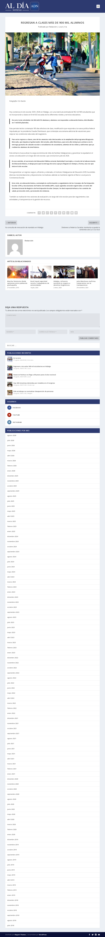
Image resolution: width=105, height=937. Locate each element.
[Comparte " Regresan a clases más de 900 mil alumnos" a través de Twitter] (43, 213)
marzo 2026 (11, 461)
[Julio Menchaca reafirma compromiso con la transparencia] (87, 272)
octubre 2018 (12, 910)
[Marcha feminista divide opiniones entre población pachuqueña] (17, 272)
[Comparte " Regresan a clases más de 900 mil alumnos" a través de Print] (76, 213)
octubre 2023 (12, 607)
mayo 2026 (11, 451)
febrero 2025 (11, 526)
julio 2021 (10, 743)
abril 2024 (10, 577)
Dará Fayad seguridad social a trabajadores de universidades (39, 283)
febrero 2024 (11, 587)
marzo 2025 (11, 521)
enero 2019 (11, 895)
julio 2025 (10, 501)
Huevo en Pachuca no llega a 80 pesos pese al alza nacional (34, 375)
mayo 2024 (11, 572)
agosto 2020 (11, 799)
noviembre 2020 (13, 784)
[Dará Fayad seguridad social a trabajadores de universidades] (40, 272)
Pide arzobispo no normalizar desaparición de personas (33, 391)
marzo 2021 (11, 764)
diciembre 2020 (12, 779)
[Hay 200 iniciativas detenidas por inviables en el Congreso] (9, 384)
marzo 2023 (11, 642)
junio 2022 (11, 688)
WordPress (43, 935)
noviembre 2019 (13, 845)
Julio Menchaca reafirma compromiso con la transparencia (86, 283)
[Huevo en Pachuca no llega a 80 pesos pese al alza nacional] (9, 376)
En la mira (17, 358)
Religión (30, 393)
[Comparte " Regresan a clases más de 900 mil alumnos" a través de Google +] (47, 213)
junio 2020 (11, 809)
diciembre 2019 (12, 839)
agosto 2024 (11, 557)
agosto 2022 (11, 678)
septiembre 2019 (13, 855)
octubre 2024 (12, 547)
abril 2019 (10, 880)
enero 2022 (11, 713)
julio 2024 (10, 562)
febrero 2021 (11, 769)
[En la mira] (9, 359)
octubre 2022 (12, 668)
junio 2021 (11, 749)
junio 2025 (11, 506)
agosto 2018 (11, 920)
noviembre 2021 (13, 723)
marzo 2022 (11, 703)
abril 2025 (10, 516)
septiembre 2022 (13, 673)
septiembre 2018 (13, 915)
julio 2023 (10, 622)
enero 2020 (11, 834)
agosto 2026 (11, 435)
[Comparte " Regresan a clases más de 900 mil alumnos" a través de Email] (72, 213)
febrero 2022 (11, 708)
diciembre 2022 (12, 658)
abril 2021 (10, 759)
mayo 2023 (11, 632)
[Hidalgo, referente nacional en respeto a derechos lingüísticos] (64, 272)
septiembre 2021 (13, 733)
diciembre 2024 (12, 536)
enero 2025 (11, 531)
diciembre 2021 (12, 718)
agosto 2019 (11, 860)
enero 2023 (11, 653)
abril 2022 (10, 698)
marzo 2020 (11, 824)
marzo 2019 (11, 885)
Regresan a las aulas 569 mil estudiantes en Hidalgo (32, 366)
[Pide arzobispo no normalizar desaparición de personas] (9, 392)
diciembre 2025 (12, 476)
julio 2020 (10, 804)
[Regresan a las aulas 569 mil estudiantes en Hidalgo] (9, 367)
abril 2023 (10, 637)
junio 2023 (11, 627)
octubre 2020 (12, 789)
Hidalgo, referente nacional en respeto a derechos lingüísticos (62, 283)
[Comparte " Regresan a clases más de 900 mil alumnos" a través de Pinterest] (56, 213)
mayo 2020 (11, 814)
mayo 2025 (11, 511)
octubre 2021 (12, 728)
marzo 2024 (11, 582)
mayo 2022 (11, 693)
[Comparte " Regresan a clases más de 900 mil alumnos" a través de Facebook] (39, 213)
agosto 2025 (11, 496)
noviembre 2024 (13, 541)
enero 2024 (11, 592)
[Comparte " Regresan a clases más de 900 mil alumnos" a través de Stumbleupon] (68, 213)
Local (61, 27)
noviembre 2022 (13, 663)
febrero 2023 (11, 648)
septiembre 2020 (13, 794)
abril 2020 (10, 819)
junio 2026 (11, 445)
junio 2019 (11, 870)
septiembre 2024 (13, 552)
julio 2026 (10, 440)
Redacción (53, 27)
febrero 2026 (11, 466)
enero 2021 (11, 774)
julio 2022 (10, 683)
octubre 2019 (12, 850)
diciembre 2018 (12, 900)
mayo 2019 (11, 875)
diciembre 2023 (12, 597)
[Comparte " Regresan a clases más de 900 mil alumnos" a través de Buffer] (64, 213)
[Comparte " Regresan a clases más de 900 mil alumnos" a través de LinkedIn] (60, 213)
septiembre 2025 (13, 491)
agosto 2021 (11, 738)
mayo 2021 (11, 754)
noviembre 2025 (13, 481)
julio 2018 (10, 925)
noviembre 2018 (13, 905)
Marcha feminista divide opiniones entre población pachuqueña (17, 283)
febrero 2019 (11, 890)
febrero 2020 (11, 829)
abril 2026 (10, 456)
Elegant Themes (20, 935)
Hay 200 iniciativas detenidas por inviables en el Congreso (34, 383)
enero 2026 (11, 471)
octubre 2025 (12, 486)
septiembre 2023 (13, 612)
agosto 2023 (11, 617)
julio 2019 (10, 865)
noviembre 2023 (13, 602)
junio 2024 (11, 567)
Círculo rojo (31, 385)
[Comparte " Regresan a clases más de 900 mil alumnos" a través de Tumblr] (51, 213)
